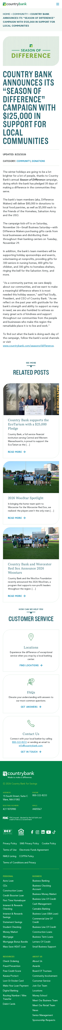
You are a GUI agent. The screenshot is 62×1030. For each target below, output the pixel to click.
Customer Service (41, 981)
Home (6, 14)
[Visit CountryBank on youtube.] (48, 832)
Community (20, 14)
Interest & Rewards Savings (13, 916)
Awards (36, 966)
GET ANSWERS (29, 706)
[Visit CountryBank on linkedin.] (43, 832)
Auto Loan (8, 881)
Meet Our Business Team (45, 1001)
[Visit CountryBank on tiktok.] (54, 832)
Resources (8, 956)
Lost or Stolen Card (13, 981)
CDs (5, 886)
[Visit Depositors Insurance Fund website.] (7, 832)
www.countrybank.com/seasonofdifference (28, 346)
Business (37, 876)
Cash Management (41, 904)
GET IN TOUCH (29, 751)
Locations (37, 991)
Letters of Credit (41, 942)
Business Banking (40, 881)
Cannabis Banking (41, 909)
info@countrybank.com (31, 746)
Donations (38, 160)
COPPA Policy (26, 856)
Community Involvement (44, 976)
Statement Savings (12, 922)
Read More (15, 451)
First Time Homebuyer (14, 900)
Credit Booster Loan (13, 896)
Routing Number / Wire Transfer (14, 997)
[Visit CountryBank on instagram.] (37, 832)
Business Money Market (44, 894)
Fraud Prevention (11, 966)
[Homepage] (15, 4)
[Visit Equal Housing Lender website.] (21, 832)
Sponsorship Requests (43, 1020)
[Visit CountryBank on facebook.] (32, 832)
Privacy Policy (10, 844)
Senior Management (42, 1015)
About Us (37, 956)
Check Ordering (11, 961)
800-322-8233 (19, 742)
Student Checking (12, 927)
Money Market (10, 932)
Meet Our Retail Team (43, 1005)
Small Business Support (44, 947)
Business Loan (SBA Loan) (45, 914)
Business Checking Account (41, 888)
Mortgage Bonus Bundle (15, 942)
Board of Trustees (42, 971)
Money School (39, 996)
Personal (8, 876)
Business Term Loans (42, 937)
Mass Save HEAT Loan (14, 947)
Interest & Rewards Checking (13, 907)
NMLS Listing (9, 856)
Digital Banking (10, 991)
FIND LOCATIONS (29, 665)
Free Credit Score (12, 971)
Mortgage (8, 937)
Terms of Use (10, 850)
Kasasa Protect (10, 976)
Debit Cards (9, 1004)
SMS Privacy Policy (29, 844)
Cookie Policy (49, 844)
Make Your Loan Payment (16, 986)
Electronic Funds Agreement (34, 850)
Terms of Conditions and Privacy (19, 863)
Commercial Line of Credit (42, 920)
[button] (58, 4)
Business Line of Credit (44, 899)
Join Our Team (39, 986)
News (35, 1010)
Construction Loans (13, 891)
